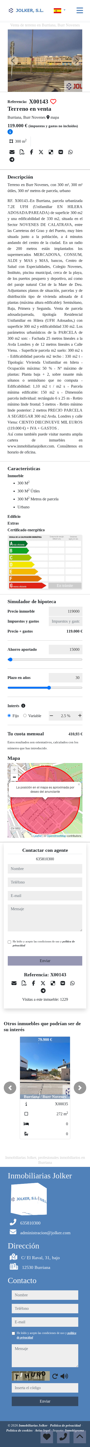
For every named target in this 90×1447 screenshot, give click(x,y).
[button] (10, 1088)
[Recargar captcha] (55, 1376)
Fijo (15, 716)
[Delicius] (51, 152)
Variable (34, 716)
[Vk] (61, 152)
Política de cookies (19, 1430)
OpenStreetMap (56, 836)
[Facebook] (32, 152)
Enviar (45, 961)
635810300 (45, 859)
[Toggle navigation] (80, 10)
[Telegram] (12, 159)
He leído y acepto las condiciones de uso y (44, 943)
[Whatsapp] (70, 152)
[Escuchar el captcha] (64, 1376)
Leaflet (38, 836)
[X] (41, 152)
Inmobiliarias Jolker (33, 1425)
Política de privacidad (66, 1425)
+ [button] (14, 770)
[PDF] (23, 152)
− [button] (14, 777)
